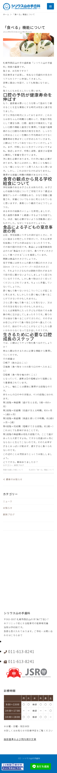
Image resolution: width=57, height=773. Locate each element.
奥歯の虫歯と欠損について (13, 469)
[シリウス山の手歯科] (21, 9)
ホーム (6, 14)
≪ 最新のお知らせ (12, 479)
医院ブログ (19, 465)
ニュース (7, 501)
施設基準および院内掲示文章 (20, 739)
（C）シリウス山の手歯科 (28, 758)
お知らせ (7, 507)
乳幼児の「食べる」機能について (41, 469)
